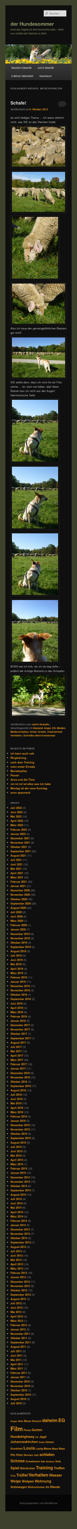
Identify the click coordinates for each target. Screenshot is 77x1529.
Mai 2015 (16, 1155)
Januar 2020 (18, 929)
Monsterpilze (18, 771)
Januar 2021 (18, 886)
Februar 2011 (18, 1373)
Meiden (61, 728)
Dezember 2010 (20, 1381)
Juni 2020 (16, 916)
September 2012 (20, 1294)
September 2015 (20, 1138)
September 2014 (20, 1190)
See (43, 1461)
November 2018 (20, 990)
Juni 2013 (16, 1255)
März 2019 (16, 973)
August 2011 (18, 1347)
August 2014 (18, 1194)
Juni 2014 (16, 1203)
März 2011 (16, 1368)
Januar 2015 (18, 1173)
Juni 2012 (16, 1307)
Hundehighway (22, 1436)
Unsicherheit (54, 732)
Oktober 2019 (18, 942)
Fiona (27, 1430)
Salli (36, 1455)
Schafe (42, 732)
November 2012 (20, 1286)
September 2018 (20, 999)
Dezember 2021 (20, 838)
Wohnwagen (18, 1487)
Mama (47, 1448)
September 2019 (20, 947)
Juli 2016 (16, 1094)
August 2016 (18, 1090)
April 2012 (16, 1316)
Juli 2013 (16, 1251)
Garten (37, 1429)
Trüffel (22, 1475)
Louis (29, 1448)
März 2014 (16, 1216)
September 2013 (20, 1242)
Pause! (14, 775)
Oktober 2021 (18, 847)
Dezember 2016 (20, 1073)
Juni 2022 (16, 812)
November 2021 (20, 842)
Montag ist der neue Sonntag (28, 788)
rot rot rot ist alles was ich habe (30, 784)
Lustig (39, 1448)
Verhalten (16, 735)
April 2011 (16, 1364)
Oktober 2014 (18, 1186)
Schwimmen (33, 1461)
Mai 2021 (16, 869)
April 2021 (16, 873)
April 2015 (16, 1160)
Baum (27, 1421)
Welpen (28, 1481)
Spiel (14, 1468)
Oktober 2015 (18, 1134)
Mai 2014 (16, 1207)
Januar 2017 (18, 1068)
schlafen (46, 1454)
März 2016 (16, 1112)
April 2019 (16, 969)
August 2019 (18, 951)
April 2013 (16, 1264)
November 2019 (20, 938)
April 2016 (16, 1108)
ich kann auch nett (22, 753)
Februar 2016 (18, 1116)
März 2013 (16, 1268)
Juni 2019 (16, 960)
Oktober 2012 (18, 1290)
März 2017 (16, 1060)
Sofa (58, 1461)
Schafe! (18, 103)
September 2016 (20, 1086)
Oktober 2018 (18, 994)
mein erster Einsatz (22, 767)
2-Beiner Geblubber (22, 76)
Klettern (49, 1442)
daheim (49, 1420)
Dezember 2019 (20, 934)
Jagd (42, 1437)
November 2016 (20, 1077)
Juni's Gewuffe (40, 724)
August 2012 (18, 1299)
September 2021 (20, 851)
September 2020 (20, 903)
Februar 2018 (18, 1016)
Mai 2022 (16, 816)
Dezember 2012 (20, 1282)
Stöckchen (27, 1468)
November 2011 (20, 1334)
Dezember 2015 (20, 1125)
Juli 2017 (16, 1047)
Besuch (36, 1421)
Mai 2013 (16, 1260)
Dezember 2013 (20, 1229)
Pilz (12, 1455)
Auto (20, 1421)
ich (37, 1436)
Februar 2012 (18, 1325)
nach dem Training (22, 762)
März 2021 (16, 877)
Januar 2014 (18, 1225)
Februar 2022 (18, 829)
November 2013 (20, 1234)
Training (44, 1467)
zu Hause (53, 1486)
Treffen (59, 1468)
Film (16, 1428)
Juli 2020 (16, 912)
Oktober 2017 (18, 1034)
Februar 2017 (18, 1064)
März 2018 (16, 1012)
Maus (55, 1448)
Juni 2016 (16, 1099)
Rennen (28, 1455)
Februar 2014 (18, 1221)
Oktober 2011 (18, 1338)
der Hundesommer (32, 23)
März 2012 (16, 1321)
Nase (62, 1448)
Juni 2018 (16, 1003)
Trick (13, 1475)
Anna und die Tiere (22, 779)
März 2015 (16, 1164)
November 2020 (20, 894)
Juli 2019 (16, 955)
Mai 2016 (16, 1103)
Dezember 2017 (20, 1025)
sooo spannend (20, 792)
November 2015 (20, 1129)
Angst (47, 728)
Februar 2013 (18, 1273)
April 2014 (16, 1212)
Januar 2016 (18, 1121)
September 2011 (20, 1342)
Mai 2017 (16, 1051)
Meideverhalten (19, 732)
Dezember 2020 (20, 890)
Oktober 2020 (18, 899)
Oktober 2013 (18, 1238)
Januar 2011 (18, 1377)
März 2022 (16, 825)
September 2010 (20, 1394)
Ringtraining (18, 758)
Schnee (17, 1461)
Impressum (45, 76)
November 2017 (20, 1029)
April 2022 (16, 821)
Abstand (38, 728)
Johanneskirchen (24, 1441)
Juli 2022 (16, 808)
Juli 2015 (16, 1147)
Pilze (19, 1455)
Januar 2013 (18, 1277)
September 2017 (20, 1038)
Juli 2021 (16, 860)
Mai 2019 (16, 964)
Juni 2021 (16, 864)
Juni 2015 (16, 1151)
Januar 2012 (18, 1329)
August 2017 (18, 1042)
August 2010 (18, 1399)
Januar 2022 (18, 834)
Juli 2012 (16, 1303)
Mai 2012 (16, 1312)
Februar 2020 (18, 925)
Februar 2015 (18, 1168)
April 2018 (16, 1008)
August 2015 (18, 1142)
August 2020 (18, 908)
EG (54, 728)
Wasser (55, 1475)
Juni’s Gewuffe (46, 67)
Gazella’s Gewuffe (21, 67)
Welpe (15, 1481)
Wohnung (43, 1481)
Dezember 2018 (20, 986)
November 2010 (20, 1386)
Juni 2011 (16, 1355)
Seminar (50, 1461)
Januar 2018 (18, 1021)
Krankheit (16, 1448)
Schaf (33, 732)
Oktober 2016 (18, 1082)
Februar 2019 (18, 977)
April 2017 (16, 1055)
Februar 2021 (18, 882)
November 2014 (20, 1182)
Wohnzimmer (36, 1487)
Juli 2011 (16, 1351)
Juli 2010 (16, 1403)
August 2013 (18, 1247)
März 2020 (16, 921)
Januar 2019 (18, 982)
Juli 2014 (16, 1199)
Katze (42, 1442)
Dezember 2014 (20, 1177)
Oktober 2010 (18, 1390)
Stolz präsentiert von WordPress (38, 1503)
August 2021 (18, 855)
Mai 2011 (16, 1360)
